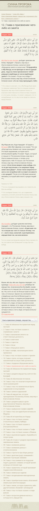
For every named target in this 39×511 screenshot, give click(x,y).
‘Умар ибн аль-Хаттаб (17, 285)
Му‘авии (4, 147)
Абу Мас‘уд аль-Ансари (9, 60)
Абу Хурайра (6, 224)
